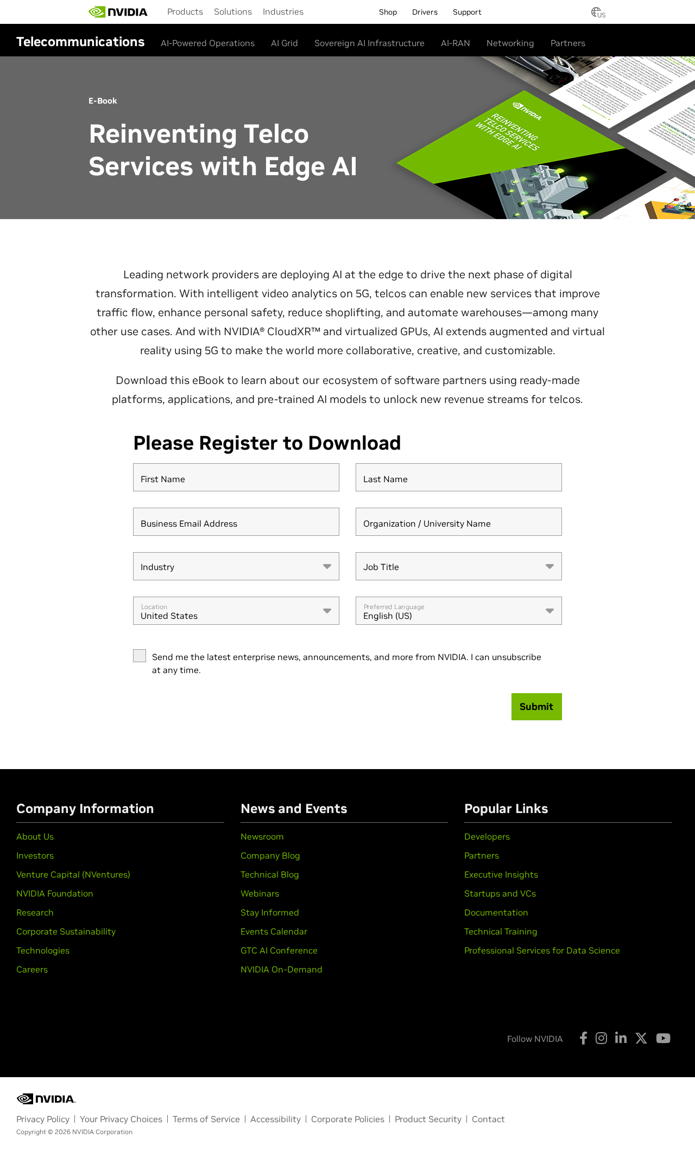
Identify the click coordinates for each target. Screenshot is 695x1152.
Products (185, 11)
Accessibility (275, 1118)
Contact (488, 1118)
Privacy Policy (43, 1118)
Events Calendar (274, 931)
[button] (596, 15)
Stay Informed (270, 912)
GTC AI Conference (279, 950)
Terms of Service (206, 1118)
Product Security (428, 1118)
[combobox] (236, 566)
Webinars (260, 893)
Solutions (233, 11)
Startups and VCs (500, 893)
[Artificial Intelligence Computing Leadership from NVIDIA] (118, 12)
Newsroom (262, 836)
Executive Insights (501, 874)
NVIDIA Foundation (54, 893)
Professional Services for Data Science (542, 950)
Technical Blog (270, 874)
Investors (35, 855)
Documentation (496, 912)
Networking (510, 42)
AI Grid (284, 42)
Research (35, 912)
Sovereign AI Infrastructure (369, 42)
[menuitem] (185, 11)
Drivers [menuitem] (425, 12)
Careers (32, 969)
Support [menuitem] (467, 12)
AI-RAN (455, 42)
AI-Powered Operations (208, 42)
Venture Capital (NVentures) (73, 874)
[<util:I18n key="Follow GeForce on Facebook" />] (583, 1038)
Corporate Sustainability (66, 931)
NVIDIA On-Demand (282, 969)
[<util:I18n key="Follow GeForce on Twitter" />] (641, 1038)
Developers (487, 836)
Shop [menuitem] (388, 12)
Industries (283, 11)
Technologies (43, 950)
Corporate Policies (347, 1118)
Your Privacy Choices (121, 1118)
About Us (35, 836)
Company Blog (270, 855)
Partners (568, 42)
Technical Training (501, 931)
